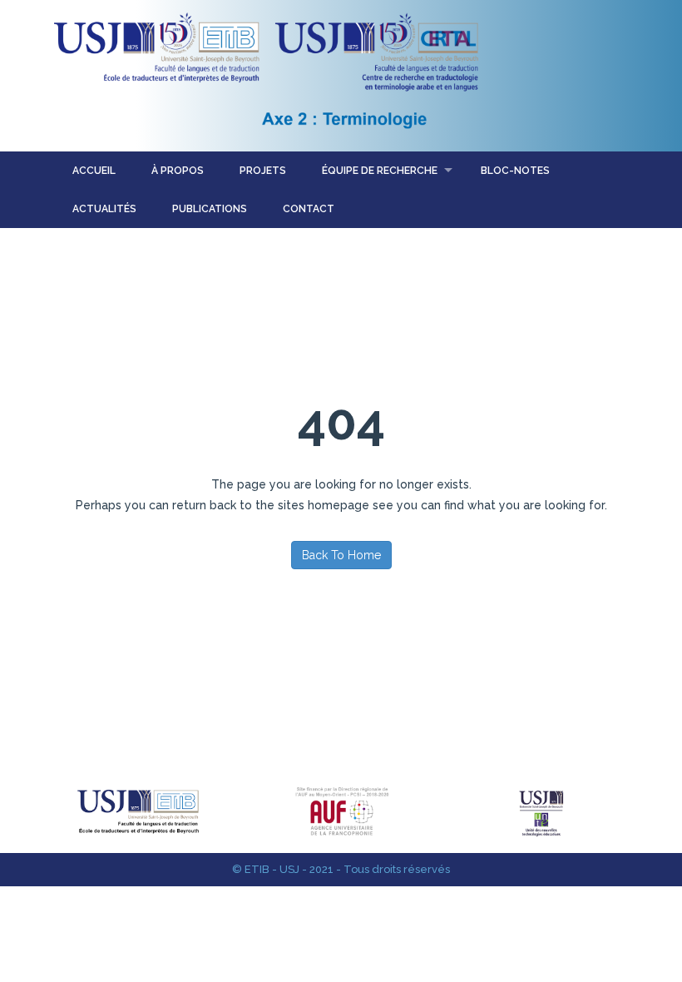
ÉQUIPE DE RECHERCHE (379, 170)
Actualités (104, 209)
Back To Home (341, 555)
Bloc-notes (515, 170)
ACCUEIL (94, 170)
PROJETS (263, 170)
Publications (209, 209)
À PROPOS (177, 170)
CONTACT (308, 209)
